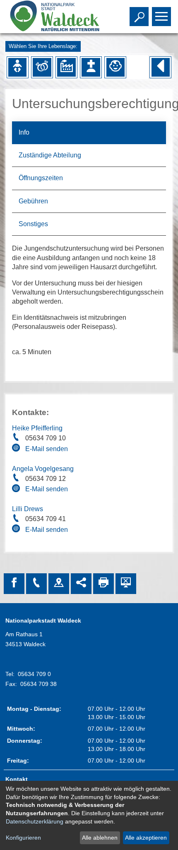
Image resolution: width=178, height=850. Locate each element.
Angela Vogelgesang (43, 468)
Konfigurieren (23, 837)
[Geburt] (17, 67)
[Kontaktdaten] (36, 583)
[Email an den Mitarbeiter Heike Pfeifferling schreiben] (17, 449)
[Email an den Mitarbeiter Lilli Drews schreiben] (17, 529)
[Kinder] (115, 67)
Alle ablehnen (100, 837)
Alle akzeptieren (146, 837)
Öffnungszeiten (41, 177)
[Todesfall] (91, 67)
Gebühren (33, 201)
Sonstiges (33, 223)
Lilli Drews (27, 508)
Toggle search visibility (137, 15)
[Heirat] (42, 67)
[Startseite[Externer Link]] (53, 16)
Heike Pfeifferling (37, 428)
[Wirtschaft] (66, 67)
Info (24, 132)
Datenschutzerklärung (34, 821)
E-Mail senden (46, 448)
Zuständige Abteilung (50, 155)
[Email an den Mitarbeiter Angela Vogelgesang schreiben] (17, 489)
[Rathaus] (58, 583)
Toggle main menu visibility (159, 15)
